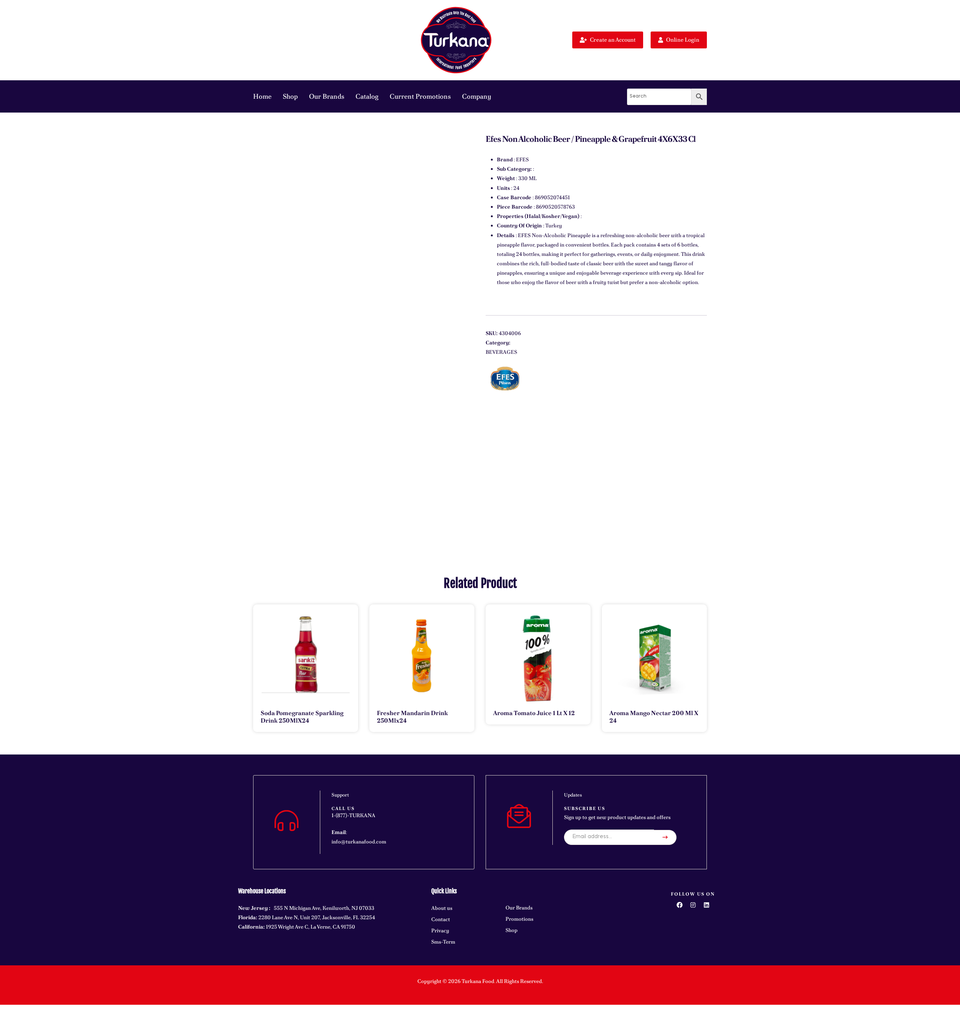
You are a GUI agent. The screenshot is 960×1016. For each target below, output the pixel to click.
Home (262, 96)
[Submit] (665, 837)
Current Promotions (420, 96)
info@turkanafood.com (359, 841)
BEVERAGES (501, 352)
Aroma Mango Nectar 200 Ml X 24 (653, 716)
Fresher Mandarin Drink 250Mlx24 (412, 716)
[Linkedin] (707, 905)
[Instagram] (693, 905)
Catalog (367, 96)
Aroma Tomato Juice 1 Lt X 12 (534, 713)
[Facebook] (679, 905)
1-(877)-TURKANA (353, 815)
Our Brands (326, 96)
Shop (290, 96)
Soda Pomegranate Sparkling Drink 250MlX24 (302, 716)
